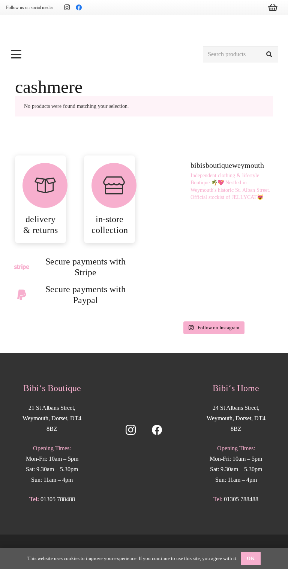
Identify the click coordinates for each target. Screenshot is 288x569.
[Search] (269, 54)
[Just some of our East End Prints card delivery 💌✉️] (182, 262)
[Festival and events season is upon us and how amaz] (244, 299)
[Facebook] (79, 7)
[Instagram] (67, 7)
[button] (102, 54)
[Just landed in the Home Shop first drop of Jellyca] (244, 226)
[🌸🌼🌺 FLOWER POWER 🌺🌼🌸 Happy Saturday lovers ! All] (244, 262)
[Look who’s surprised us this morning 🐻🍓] (182, 299)
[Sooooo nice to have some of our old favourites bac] (182, 226)
